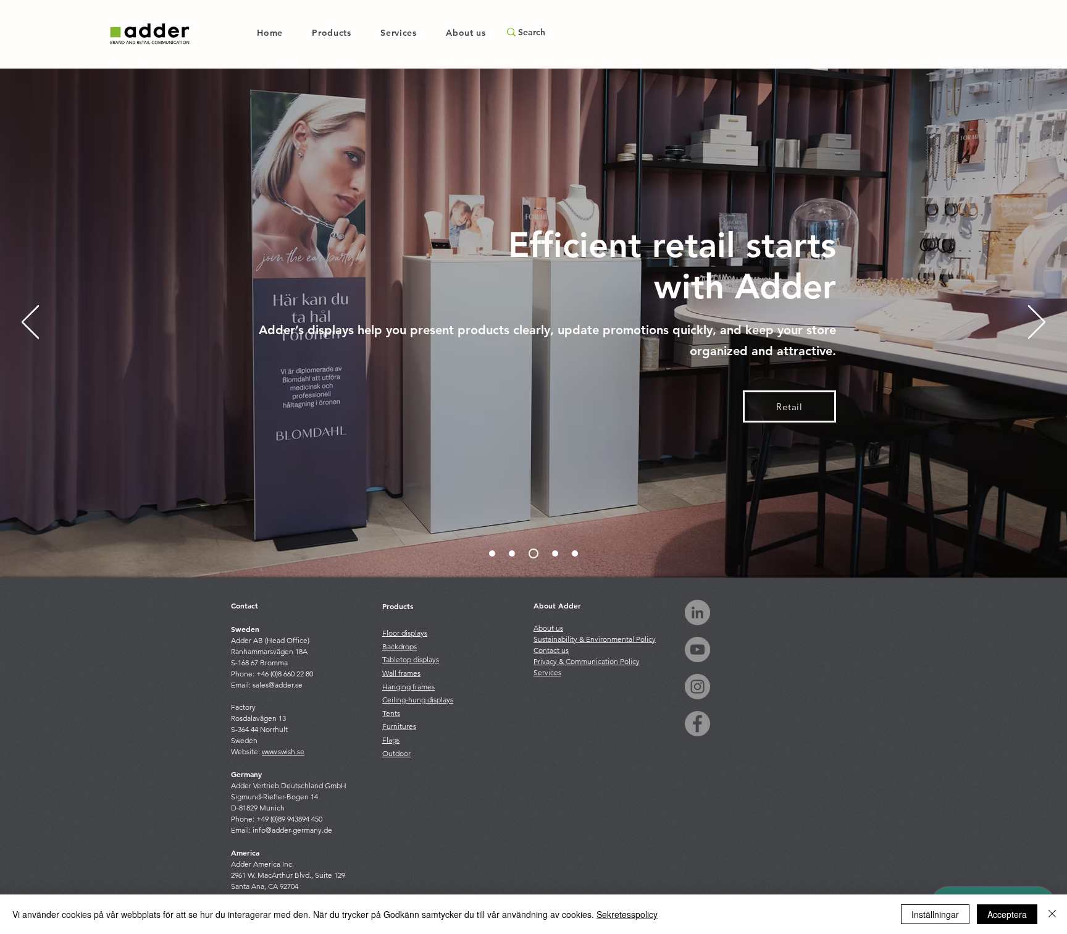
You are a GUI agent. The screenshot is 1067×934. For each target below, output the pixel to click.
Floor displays (404, 632)
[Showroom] (512, 553)
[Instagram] (697, 686)
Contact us (551, 650)
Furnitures (399, 726)
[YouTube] (697, 649)
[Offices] (553, 553)
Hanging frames (408, 686)
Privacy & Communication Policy (587, 661)
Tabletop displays (410, 659)
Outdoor (396, 753)
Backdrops (399, 646)
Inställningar (935, 914)
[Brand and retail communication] (492, 553)
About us (548, 628)
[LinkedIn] (697, 612)
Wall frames (401, 673)
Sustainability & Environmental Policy (595, 639)
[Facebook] (697, 723)
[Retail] (532, 553)
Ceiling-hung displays (417, 699)
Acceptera (1007, 914)
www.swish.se (283, 751)
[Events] (575, 553)
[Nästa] (1036, 323)
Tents (391, 713)
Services (547, 672)
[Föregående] (30, 323)
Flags (391, 739)
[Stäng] (1052, 914)
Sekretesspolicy (627, 914)
